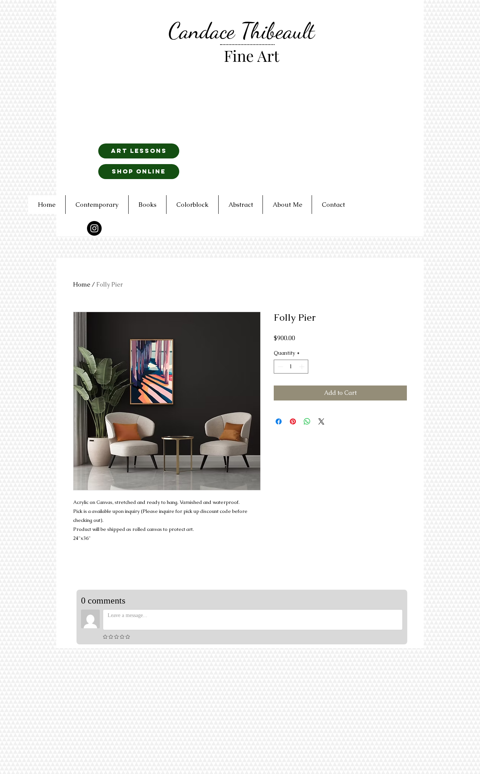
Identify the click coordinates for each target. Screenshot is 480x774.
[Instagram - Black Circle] (94, 228)
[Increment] (302, 366)
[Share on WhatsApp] (307, 421)
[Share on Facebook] (278, 421)
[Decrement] (279, 366)
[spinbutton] (291, 366)
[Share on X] (321, 421)
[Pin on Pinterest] (292, 421)
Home (81, 284)
